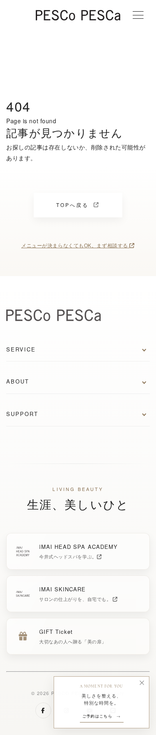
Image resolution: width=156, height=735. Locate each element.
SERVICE (21, 349)
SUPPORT (22, 414)
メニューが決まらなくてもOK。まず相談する (75, 245)
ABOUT (17, 381)
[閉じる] (142, 683)
